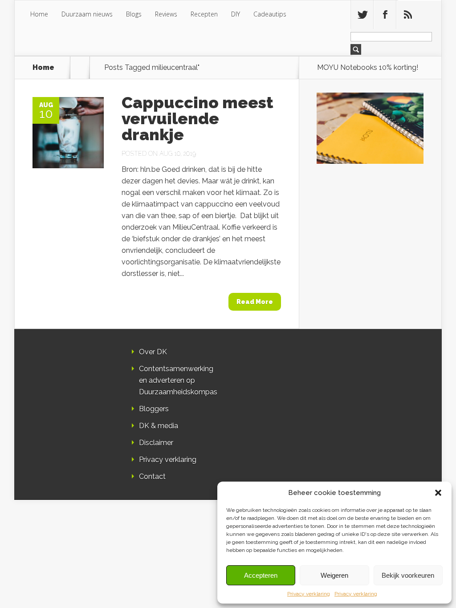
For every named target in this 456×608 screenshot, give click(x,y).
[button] (438, 492)
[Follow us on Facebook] (385, 14)
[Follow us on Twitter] (362, 14)
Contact (152, 476)
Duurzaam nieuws (87, 14)
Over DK (153, 352)
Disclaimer (156, 442)
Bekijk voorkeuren (408, 575)
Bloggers (154, 409)
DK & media (158, 426)
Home (39, 14)
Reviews (166, 14)
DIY (235, 14)
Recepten (204, 14)
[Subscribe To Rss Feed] (407, 14)
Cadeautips (269, 14)
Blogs (134, 14)
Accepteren (260, 575)
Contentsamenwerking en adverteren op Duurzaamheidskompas (178, 380)
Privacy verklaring (308, 594)
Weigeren (334, 575)
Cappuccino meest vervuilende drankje (197, 118)
